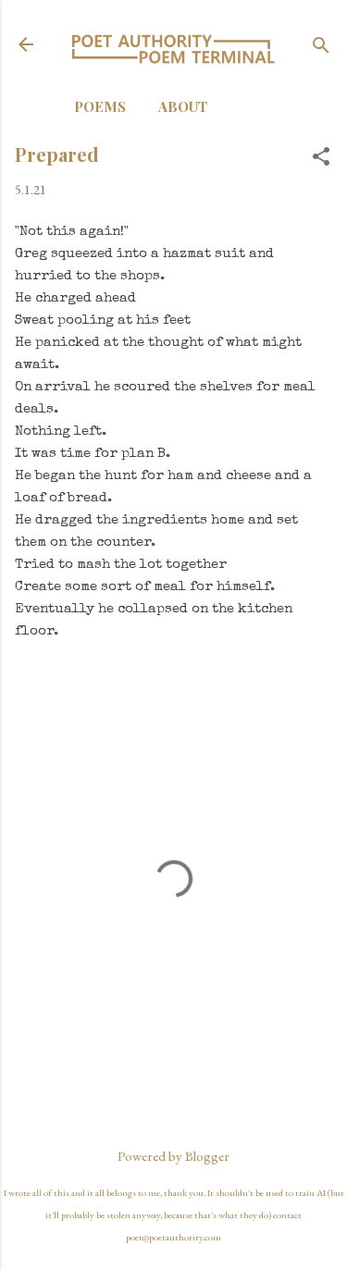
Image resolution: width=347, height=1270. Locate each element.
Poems (100, 106)
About (182, 106)
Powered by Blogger (173, 1156)
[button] (321, 157)
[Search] (321, 46)
